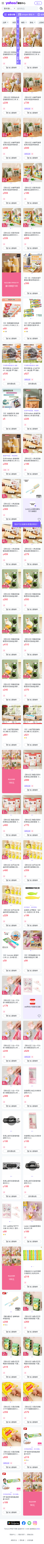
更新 (38, 1529)
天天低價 (18, 34)
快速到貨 (18, 29)
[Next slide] (19, 37)
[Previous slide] (3, 37)
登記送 (18, 20)
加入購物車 (12, 67)
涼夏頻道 (18, 39)
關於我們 (21, 1534)
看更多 (18, 62)
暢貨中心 (18, 24)
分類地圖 (30, 1540)
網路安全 (14, 1540)
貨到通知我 (11, 383)
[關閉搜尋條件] (14, 8)
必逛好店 (18, 43)
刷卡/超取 (18, 48)
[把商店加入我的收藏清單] (39, 519)
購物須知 (30, 1534)
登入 (38, 3)
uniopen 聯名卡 (28, 14)
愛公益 (18, 58)
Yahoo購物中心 (15, 3)
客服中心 (13, 1534)
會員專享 (18, 53)
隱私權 (22, 1540)
